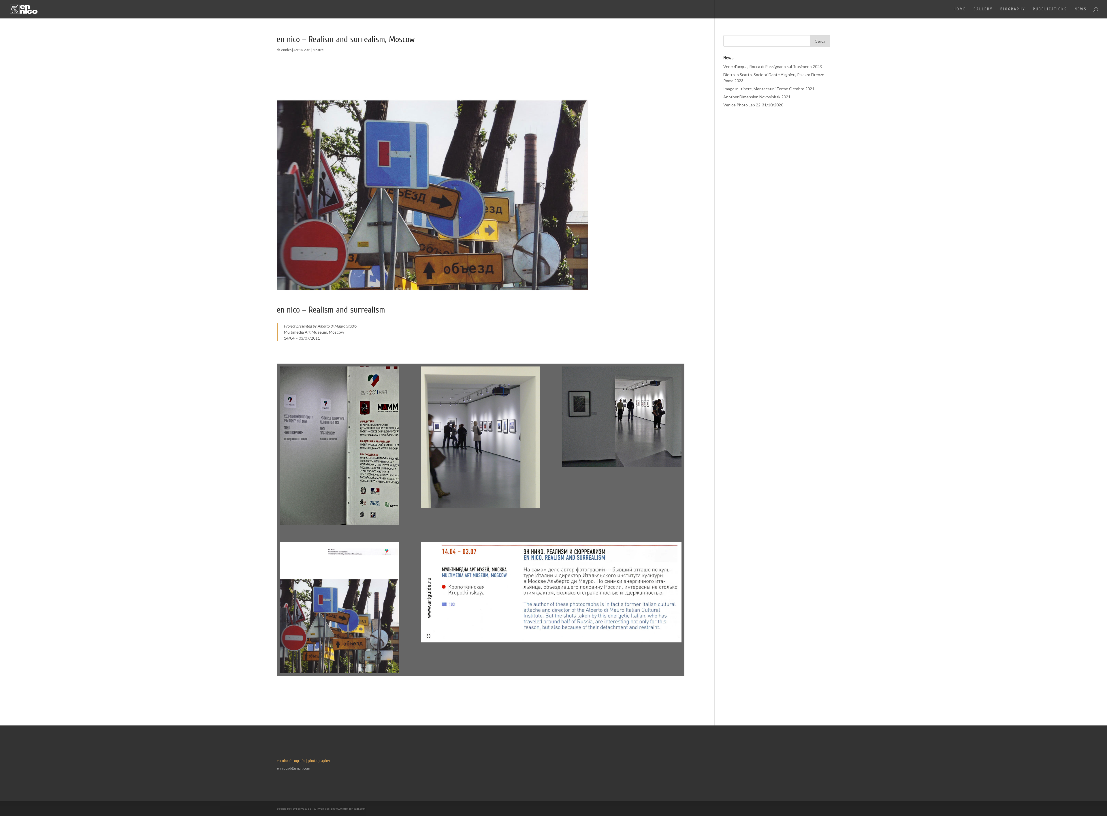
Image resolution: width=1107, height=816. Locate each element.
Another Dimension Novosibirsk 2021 (756, 96)
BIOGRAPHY (1012, 9)
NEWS (1081, 9)
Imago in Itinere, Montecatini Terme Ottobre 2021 (768, 88)
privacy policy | (308, 808)
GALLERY (983, 9)
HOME (960, 9)
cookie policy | (287, 808)
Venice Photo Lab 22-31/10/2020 (753, 104)
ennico (286, 50)
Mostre (318, 50)
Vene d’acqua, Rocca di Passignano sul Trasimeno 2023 (772, 66)
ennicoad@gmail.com (293, 768)
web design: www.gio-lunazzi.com (342, 808)
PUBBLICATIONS (1050, 9)
